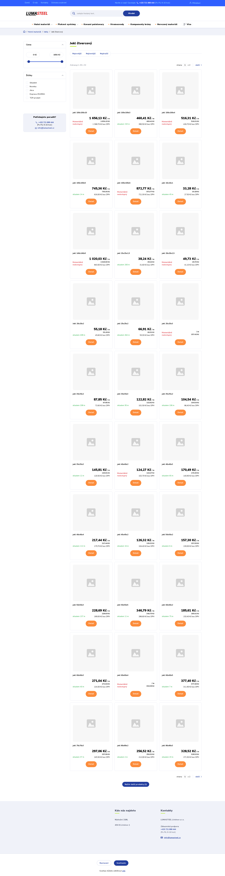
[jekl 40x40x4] (91, 512)
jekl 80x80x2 (122, 745)
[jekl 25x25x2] (135, 301)
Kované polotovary (94, 24)
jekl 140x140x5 (79, 253)
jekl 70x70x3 (78, 745)
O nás (35, 2)
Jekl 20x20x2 (78, 323)
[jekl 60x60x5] (180, 653)
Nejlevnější (91, 53)
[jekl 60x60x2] (180, 583)
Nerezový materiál (167, 24)
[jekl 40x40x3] (180, 442)
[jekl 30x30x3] (135, 372)
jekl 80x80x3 (167, 745)
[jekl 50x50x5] (135, 583)
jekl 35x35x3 (78, 464)
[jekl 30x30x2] (91, 372)
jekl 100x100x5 (79, 183)
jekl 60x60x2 (167, 605)
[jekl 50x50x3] (91, 583)
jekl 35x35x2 (167, 394)
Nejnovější (77, 53)
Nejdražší (104, 53)
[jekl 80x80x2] (135, 723)
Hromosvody (117, 24)
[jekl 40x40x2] (135, 442)
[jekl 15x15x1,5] (135, 231)
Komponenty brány (140, 24)
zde (123, 871)
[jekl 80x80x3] (180, 723)
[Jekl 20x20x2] (91, 301)
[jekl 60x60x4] (135, 653)
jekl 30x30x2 (78, 394)
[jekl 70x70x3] (91, 723)
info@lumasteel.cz (46, 128)
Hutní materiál (42, 24)
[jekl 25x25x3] (180, 301)
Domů (27, 2)
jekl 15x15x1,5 (123, 253)
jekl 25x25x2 (122, 323)
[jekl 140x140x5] (91, 231)
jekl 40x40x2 (122, 464)
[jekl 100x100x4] (180, 90)
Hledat (131, 13)
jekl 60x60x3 (78, 675)
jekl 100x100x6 (123, 183)
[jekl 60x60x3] (91, 653)
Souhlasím (121, 863)
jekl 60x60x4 (122, 675)
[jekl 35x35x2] (180, 372)
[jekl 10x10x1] (180, 161)
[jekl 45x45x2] (135, 512)
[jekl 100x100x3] (135, 90)
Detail (91, 131)
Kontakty (44, 2)
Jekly (46, 32)
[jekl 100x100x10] (91, 90)
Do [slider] (62, 61)
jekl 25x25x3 (167, 323)
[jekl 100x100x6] (135, 161)
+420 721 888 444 (146, 3)
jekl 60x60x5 (167, 675)
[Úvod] (44, 13)
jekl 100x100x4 (168, 112)
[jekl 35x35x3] (91, 442)
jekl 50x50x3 (78, 605)
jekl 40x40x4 (78, 534)
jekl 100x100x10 (80, 112)
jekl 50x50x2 (167, 534)
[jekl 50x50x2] (180, 512)
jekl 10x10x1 (167, 183)
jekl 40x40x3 (167, 464)
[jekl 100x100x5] (91, 161)
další (197, 65)
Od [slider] (28, 61)
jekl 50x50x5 (122, 605)
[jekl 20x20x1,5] (180, 231)
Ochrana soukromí (58, 2)
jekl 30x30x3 (122, 394)
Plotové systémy (67, 24)
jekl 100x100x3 (123, 112)
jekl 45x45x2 (122, 534)
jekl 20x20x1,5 (168, 253)
